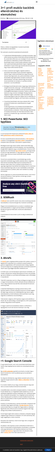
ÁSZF (21, 444)
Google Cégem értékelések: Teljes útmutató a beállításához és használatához (50, 75)
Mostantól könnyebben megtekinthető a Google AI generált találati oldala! (41, 89)
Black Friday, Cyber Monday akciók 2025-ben (41, 72)
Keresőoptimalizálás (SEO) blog (16, 18)
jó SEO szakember (8, 371)
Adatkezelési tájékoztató (26, 440)
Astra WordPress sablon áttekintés (50, 86)
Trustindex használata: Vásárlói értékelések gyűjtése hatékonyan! (50, 101)
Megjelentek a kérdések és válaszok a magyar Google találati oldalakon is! (41, 103)
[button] (37, 2)
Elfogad (48, 450)
